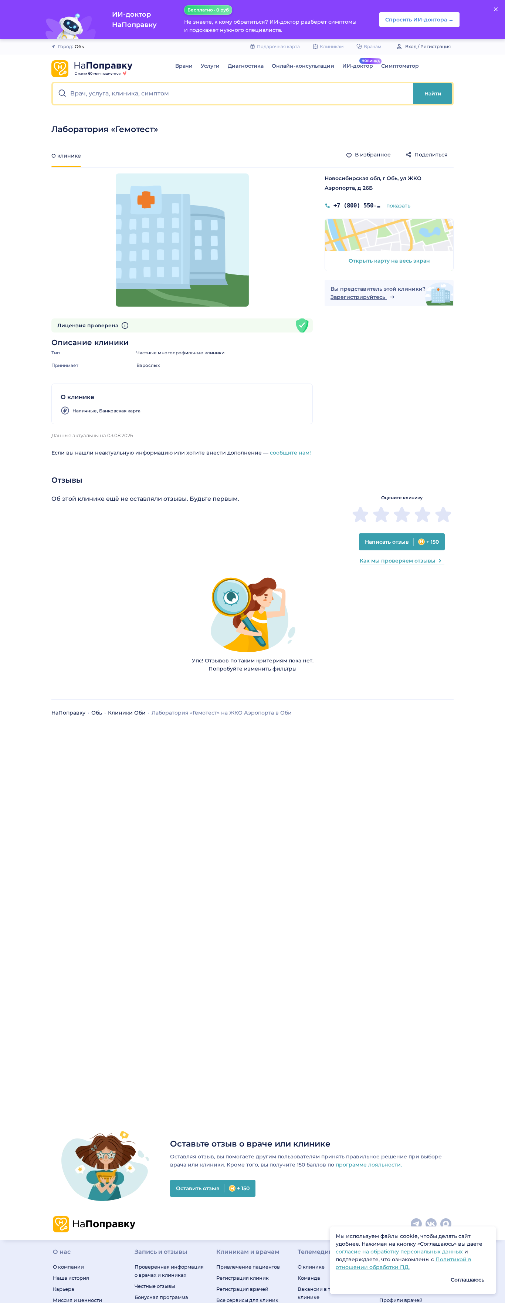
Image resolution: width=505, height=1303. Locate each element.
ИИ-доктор (357, 66)
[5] (443, 514)
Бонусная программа (161, 1297)
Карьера (63, 1289)
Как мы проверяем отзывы (397, 560)
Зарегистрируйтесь (359, 297)
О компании (68, 1267)
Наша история (71, 1278)
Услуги (210, 66)
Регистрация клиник (242, 1278)
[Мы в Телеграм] (417, 1224)
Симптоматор (400, 66)
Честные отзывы (155, 1286)
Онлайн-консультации (303, 66)
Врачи (184, 66)
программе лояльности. (369, 1164)
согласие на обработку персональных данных (400, 1251)
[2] (381, 514)
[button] (233, 93)
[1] (360, 514)
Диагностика (246, 66)
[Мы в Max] (446, 1224)
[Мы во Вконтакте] (431, 1224)
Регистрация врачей (242, 1289)
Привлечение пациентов (248, 1267)
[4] (422, 514)
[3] (402, 514)
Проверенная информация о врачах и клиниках (169, 1271)
